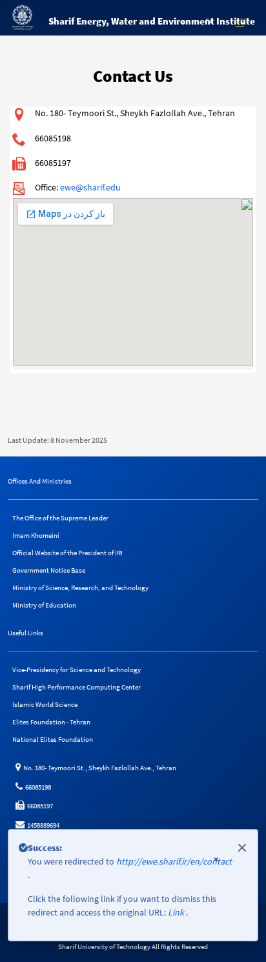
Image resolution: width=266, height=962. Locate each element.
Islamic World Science (44, 704)
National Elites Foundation (52, 739)
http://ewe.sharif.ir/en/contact (174, 861)
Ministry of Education (44, 604)
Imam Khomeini (35, 535)
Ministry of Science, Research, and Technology (80, 587)
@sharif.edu (98, 187)
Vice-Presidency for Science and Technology (76, 669)
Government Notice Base (48, 570)
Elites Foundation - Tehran (51, 721)
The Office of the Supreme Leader (60, 517)
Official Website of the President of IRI (67, 552)
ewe (68, 187)
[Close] (242, 847)
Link (177, 912)
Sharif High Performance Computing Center (76, 686)
